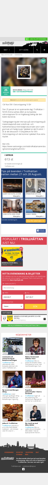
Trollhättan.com (6, 55)
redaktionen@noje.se (29, 466)
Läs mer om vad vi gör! (35, 462)
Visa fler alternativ (34, 221)
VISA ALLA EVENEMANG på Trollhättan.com (23, 325)
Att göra (23, 50)
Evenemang (18, 55)
